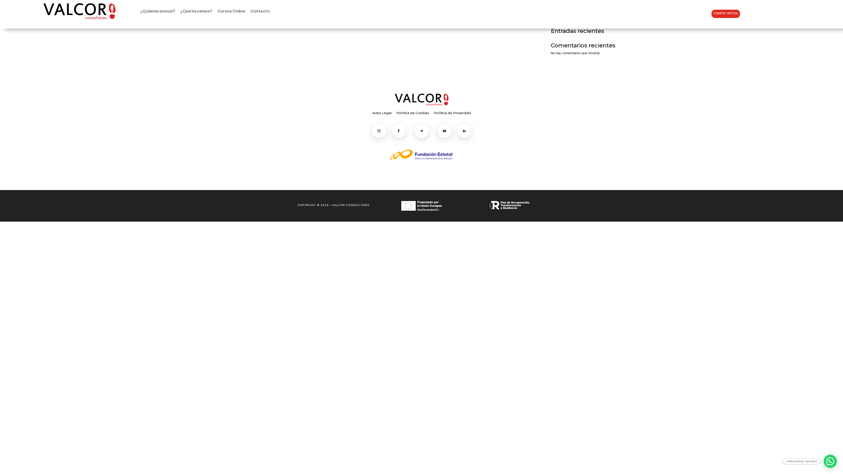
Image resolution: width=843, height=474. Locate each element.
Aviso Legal (382, 113)
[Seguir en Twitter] (421, 131)
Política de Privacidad (452, 113)
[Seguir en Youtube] (444, 131)
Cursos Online (231, 11)
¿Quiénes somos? (157, 11)
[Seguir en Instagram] (379, 131)
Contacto (260, 11)
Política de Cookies (412, 113)
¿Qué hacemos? (196, 11)
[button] (830, 461)
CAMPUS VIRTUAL (725, 13)
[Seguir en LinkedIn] (464, 131)
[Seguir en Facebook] (399, 131)
